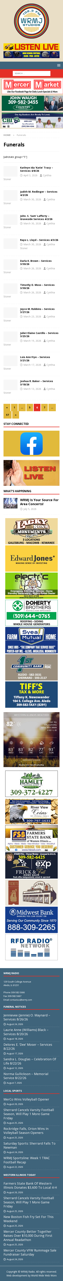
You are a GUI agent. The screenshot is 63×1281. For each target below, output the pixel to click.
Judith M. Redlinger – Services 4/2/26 (38, 193)
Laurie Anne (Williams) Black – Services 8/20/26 (26, 1032)
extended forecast (31, 759)
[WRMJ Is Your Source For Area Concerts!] (11, 503)
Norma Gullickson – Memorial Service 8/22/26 (26, 1076)
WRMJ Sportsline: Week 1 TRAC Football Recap (27, 1160)
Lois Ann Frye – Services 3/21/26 (35, 358)
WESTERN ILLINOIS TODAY (20, 1175)
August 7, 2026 (14, 1082)
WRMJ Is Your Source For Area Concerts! (39, 502)
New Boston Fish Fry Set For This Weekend (29, 1219)
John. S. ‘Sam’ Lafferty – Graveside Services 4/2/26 (36, 217)
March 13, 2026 (32, 388)
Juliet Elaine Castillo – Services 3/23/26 (39, 334)
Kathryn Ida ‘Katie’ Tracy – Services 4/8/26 (36, 169)
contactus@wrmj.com (21, 999)
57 (7, 414)
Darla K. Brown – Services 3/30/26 (36, 262)
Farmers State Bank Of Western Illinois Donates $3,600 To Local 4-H (30, 1185)
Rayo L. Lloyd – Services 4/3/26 (39, 240)
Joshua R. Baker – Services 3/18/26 (36, 382)
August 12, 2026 (15, 1068)
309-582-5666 (18, 992)
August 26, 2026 (15, 1104)
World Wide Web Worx (44, 1275)
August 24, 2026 (15, 1024)
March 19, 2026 (32, 340)
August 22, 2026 (15, 1166)
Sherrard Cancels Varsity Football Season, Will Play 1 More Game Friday (29, 1114)
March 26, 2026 (32, 268)
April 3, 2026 (30, 175)
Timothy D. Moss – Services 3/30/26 (37, 286)
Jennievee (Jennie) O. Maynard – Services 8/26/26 (27, 1017)
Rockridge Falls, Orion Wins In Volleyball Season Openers (26, 1130)
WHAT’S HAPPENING (17, 491)
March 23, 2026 (32, 316)
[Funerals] (11, 171)
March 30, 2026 (32, 199)
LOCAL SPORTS (13, 1090)
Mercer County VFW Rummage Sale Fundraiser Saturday (30, 1252)
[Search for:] (31, 73)
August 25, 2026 (15, 1122)
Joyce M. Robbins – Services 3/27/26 (37, 310)
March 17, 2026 (32, 364)
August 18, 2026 (15, 1038)
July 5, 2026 (29, 509)
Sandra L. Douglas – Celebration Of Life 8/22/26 (30, 1061)
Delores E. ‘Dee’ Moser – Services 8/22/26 (28, 1046)
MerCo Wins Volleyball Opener (26, 1099)
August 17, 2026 (15, 1053)
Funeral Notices (15, 1006)
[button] (58, 65)
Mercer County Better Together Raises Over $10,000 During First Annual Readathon (28, 1235)
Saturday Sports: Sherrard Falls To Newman (29, 1145)
